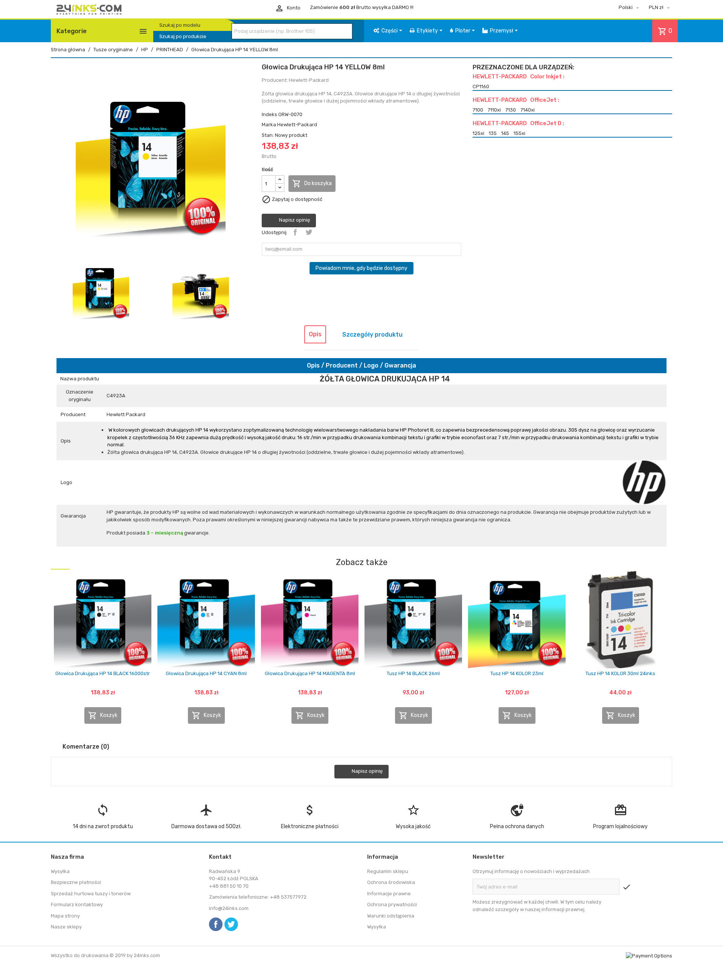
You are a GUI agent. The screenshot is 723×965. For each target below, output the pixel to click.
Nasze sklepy (66, 927)
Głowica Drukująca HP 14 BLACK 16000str (102, 673)
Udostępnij (295, 232)
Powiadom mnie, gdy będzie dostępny (361, 268)
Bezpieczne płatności (76, 882)
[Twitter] (231, 924)
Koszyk (102, 715)
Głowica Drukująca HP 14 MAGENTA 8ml (310, 673)
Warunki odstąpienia (390, 916)
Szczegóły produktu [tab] (372, 334)
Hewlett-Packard (297, 124)
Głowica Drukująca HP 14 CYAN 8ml (206, 673)
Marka (269, 124)
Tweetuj (308, 232)
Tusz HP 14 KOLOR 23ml (516, 673)
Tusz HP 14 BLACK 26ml (413, 673)
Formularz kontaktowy (77, 904)
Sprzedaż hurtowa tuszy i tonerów (91, 893)
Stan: (268, 135)
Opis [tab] (315, 334)
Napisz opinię (294, 220)
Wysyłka (60, 871)
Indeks (269, 114)
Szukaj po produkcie (182, 36)
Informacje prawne (389, 893)
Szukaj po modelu (179, 25)
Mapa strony (65, 916)
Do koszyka (312, 183)
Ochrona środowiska (391, 882)
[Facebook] (216, 924)
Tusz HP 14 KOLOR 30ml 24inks (620, 673)
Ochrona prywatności (392, 904)
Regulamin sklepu (387, 871)
